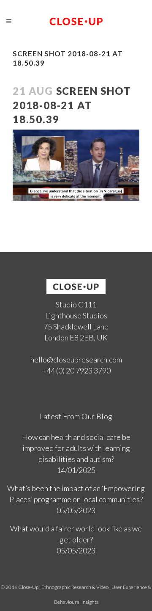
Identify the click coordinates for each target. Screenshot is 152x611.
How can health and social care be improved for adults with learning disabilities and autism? (76, 448)
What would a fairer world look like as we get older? (76, 534)
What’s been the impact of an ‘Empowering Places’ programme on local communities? (76, 494)
